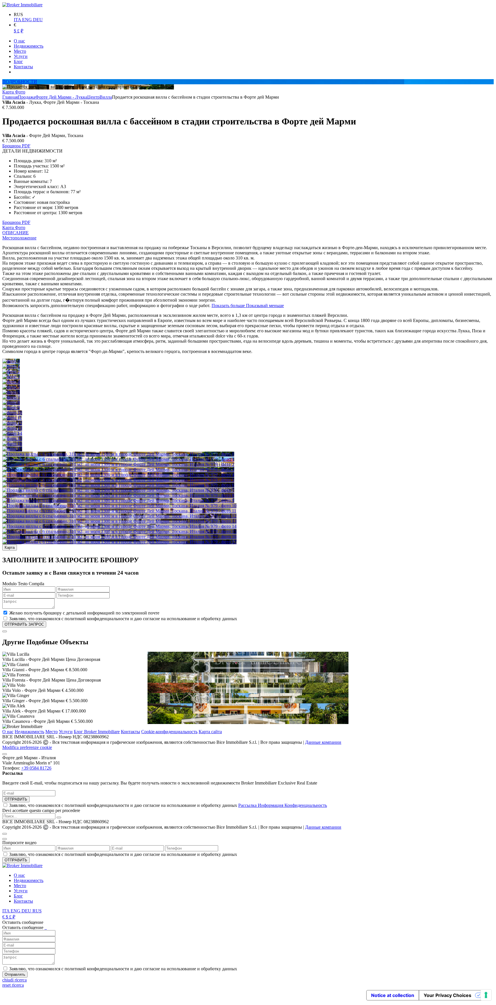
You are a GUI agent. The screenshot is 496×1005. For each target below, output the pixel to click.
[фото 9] (11, 407)
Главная (10, 97)
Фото (20, 91)
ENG (27, 19)
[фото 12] (12, 423)
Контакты (130, 731)
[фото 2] (11, 371)
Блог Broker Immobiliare (97, 731)
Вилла (106, 97)
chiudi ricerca (14, 979)
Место (51, 731)
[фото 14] (12, 433)
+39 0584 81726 (36, 768)
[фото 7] (11, 397)
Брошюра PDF (16, 145)
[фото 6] (11, 392)
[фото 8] (11, 402)
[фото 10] (12, 412)
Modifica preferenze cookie (27, 747)
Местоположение (19, 237)
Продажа (26, 97)
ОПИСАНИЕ (15, 232)
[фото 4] (11, 381)
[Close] (4, 631)
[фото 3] (11, 376)
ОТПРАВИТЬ (16, 799)
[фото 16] (12, 443)
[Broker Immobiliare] (22, 4)
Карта (8, 91)
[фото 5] (11, 387)
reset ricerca (13, 985)
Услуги (66, 731)
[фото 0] (11, 361)
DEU (38, 19)
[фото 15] (12, 438)
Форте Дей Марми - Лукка (61, 97)
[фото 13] (12, 428)
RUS (37, 910)
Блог (18, 895)
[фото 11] (12, 417)
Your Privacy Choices (447, 995)
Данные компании (323, 742)
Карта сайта (210, 731)
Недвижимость (29, 731)
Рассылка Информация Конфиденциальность (282, 805)
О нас (7, 731)
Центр (93, 97)
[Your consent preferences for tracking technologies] (485, 995)
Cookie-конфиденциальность (169, 731)
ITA (18, 19)
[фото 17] (12, 448)
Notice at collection (392, 995)
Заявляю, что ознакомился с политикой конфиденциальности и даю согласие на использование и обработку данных (168, 805)
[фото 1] (11, 366)
